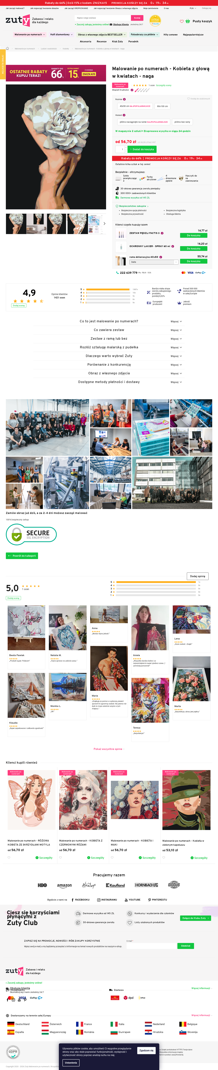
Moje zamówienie (150, 8)
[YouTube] (19, 1000)
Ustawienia (71, 1062)
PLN (192, 8)
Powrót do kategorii (24, 555)
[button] (198, 576)
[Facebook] (7, 1000)
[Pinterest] (25, 1000)
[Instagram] (13, 1000)
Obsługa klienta (121, 24)
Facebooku (82, 899)
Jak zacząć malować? (15, 8)
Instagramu (109, 899)
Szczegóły (45, 857)
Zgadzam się (146, 1050)
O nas (166, 8)
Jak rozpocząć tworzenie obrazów (44, 8)
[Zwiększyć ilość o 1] (126, 147)
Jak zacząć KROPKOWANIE (76, 8)
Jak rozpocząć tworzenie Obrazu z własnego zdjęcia (116, 8)
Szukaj (137, 18)
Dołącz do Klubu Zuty (194, 918)
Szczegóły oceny (163, 85)
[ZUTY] (25, 971)
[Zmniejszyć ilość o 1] (126, 151)
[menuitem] (29, 34)
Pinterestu (159, 899)
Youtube (134, 899)
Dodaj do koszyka (142, 149)
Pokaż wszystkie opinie (108, 749)
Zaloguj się (185, 946)
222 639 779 (128, 272)
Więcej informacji (200, 988)
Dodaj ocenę (19, 305)
